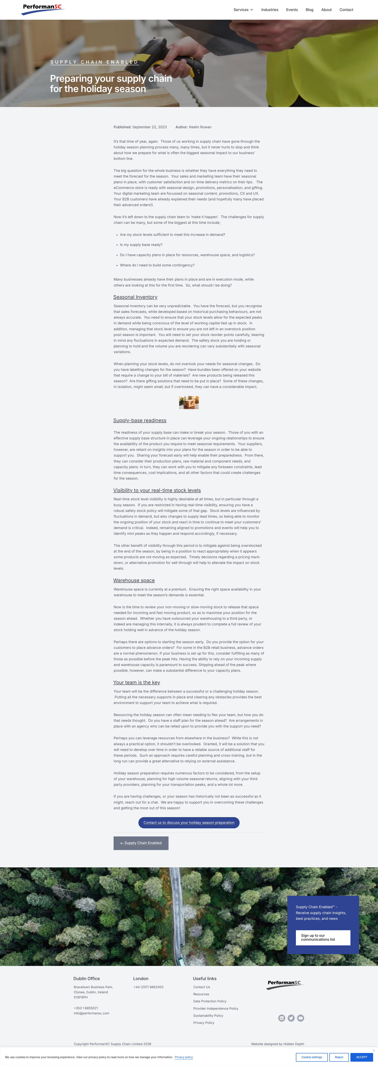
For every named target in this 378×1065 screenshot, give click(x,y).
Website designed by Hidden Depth (277, 1044)
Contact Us (201, 987)
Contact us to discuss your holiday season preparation (189, 823)
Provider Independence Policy (215, 1008)
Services (240, 9)
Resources (201, 994)
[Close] (374, 1050)
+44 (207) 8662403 (148, 987)
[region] (189, 1056)
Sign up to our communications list (318, 938)
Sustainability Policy (208, 1016)
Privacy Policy (203, 1023)
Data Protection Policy (209, 1001)
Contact (346, 9)
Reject (339, 1057)
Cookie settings (312, 1057)
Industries (269, 9)
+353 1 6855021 (86, 1008)
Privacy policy (184, 1057)
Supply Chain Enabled (94, 62)
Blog (309, 9)
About (326, 9)
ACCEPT (361, 1057)
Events (292, 9)
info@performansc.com (91, 1013)
